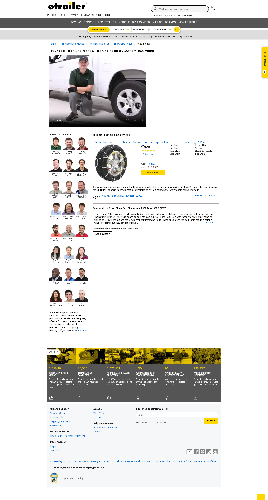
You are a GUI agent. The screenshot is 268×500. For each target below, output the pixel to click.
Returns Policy (57, 417)
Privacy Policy (98, 461)
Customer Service (163, 15)
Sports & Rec (93, 22)
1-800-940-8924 (104, 15)
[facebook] (196, 452)
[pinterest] (202, 452)
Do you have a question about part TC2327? (121, 195)
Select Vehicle (99, 29)
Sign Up (54, 450)
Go (176, 30)
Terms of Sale (184, 461)
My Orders (185, 15)
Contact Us (55, 425)
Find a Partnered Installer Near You (67, 435)
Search (96, 431)
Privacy (138, 422)
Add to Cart (153, 172)
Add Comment (102, 234)
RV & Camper (141, 22)
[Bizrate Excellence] (54, 478)
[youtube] (215, 452)
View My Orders (58, 413)
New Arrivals (187, 22)
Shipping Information (60, 421)
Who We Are (99, 413)
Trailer (110, 22)
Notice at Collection (165, 461)
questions (81, 330)
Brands (170, 22)
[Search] (155, 9)
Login (53, 446)
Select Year (118, 29)
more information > (206, 195)
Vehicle (124, 22)
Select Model (160, 29)
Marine (158, 22)
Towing (76, 22)
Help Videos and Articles (105, 427)
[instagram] (208, 452)
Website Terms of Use (205, 461)
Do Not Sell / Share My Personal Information (129, 461)
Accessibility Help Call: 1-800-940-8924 (69, 461)
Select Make (139, 29)
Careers (97, 417)
